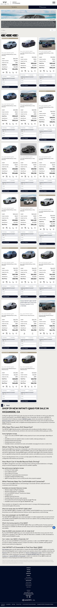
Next (8, 405)
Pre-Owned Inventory (28, 578)
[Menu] (53, 3)
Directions (28, 571)
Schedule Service (28, 583)
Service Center (28, 582)
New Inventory (28, 577)
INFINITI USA (28, 573)
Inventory (28, 575)
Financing (28, 569)
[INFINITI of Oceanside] (10, 2)
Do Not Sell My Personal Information (29, 604)
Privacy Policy (19, 604)
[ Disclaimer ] (52, 19)
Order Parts (28, 587)
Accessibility (8, 604)
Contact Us (28, 567)
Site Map (13, 604)
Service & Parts (28, 580)
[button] (54, 527)
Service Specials (28, 585)
